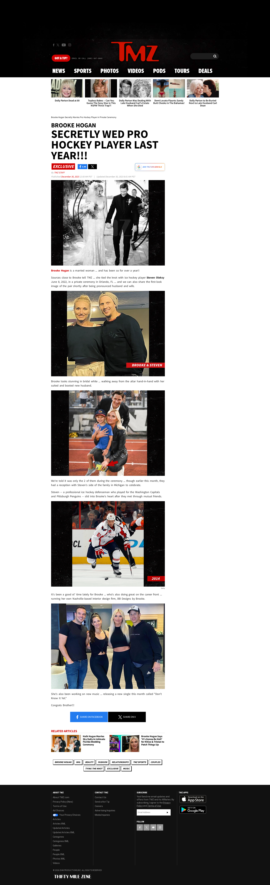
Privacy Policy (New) (63, 802)
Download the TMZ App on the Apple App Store (193, 799)
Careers (99, 806)
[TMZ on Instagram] (69, 45)
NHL (78, 762)
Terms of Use (60, 806)
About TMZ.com (61, 797)
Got (61, 58)
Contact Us (100, 797)
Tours (182, 71)
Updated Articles (61, 828)
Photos (109, 71)
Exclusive (112, 768)
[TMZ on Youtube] (63, 45)
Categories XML (61, 841)
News (58, 71)
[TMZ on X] (58, 45)
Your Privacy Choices (69, 815)
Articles (57, 819)
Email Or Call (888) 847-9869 (87, 58)
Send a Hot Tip (102, 802)
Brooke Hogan (63, 762)
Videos (136, 71)
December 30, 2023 (70, 176)
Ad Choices (58, 810)
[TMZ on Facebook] (53, 45)
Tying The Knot (93, 768)
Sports (82, 71)
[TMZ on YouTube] (153, 827)
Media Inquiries (102, 815)
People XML (59, 854)
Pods (159, 71)
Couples (155, 762)
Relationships (120, 762)
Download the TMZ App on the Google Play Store (193, 810)
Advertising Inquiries (105, 810)
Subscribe (167, 812)
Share (91, 716)
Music (126, 768)
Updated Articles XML (64, 832)
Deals (205, 71)
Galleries (57, 845)
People (56, 850)
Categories (58, 837)
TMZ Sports (139, 762)
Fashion (102, 762)
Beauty (89, 762)
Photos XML (59, 858)
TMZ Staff (59, 172)
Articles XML (59, 823)
